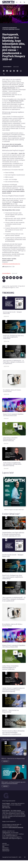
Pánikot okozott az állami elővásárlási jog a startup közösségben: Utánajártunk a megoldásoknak (13, 732)
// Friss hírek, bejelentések (8, 29)
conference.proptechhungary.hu (11, 263)
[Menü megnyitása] (17, 2)
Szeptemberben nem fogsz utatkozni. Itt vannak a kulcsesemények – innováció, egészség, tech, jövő (13, 534)
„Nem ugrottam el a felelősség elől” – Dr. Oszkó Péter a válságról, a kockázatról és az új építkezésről (13, 362)
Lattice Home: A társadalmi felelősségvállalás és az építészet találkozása (10, 439)
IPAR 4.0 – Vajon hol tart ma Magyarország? (10, 711)
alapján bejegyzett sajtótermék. (16, 827)
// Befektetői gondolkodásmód (9, 27)
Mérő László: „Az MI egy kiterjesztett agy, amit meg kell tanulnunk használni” (13, 782)
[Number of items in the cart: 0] (24, 2)
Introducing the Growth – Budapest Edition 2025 (12, 312)
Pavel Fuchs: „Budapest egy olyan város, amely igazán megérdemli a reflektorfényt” (13, 337)
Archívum (17, 29)
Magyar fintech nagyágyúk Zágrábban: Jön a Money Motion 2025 (13, 414)
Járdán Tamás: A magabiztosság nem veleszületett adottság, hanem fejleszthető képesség (12, 464)
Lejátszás (6, 761)
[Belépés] (20, 2)
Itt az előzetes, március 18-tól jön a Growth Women (12, 390)
